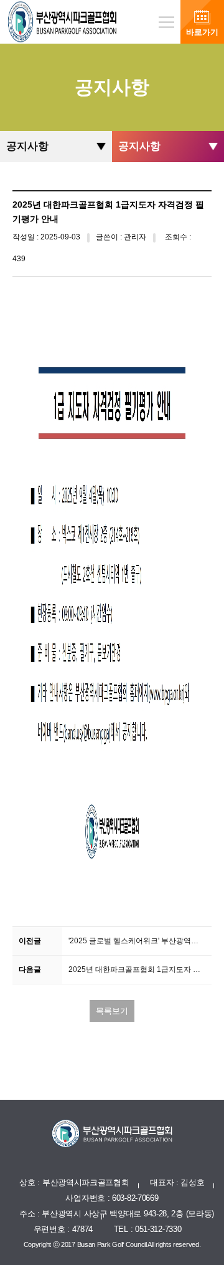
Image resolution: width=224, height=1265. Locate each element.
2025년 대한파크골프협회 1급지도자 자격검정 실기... (140, 969)
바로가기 (202, 32)
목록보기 (112, 1011)
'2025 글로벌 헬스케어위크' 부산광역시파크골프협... (140, 940)
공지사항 (27, 146)
